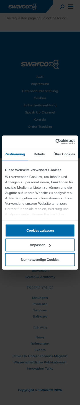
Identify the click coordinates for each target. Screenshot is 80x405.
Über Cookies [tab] (64, 154)
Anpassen (37, 245)
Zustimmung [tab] (15, 154)
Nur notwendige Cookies (40, 259)
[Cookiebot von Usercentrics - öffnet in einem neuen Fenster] (56, 142)
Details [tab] (39, 154)
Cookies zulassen (40, 230)
